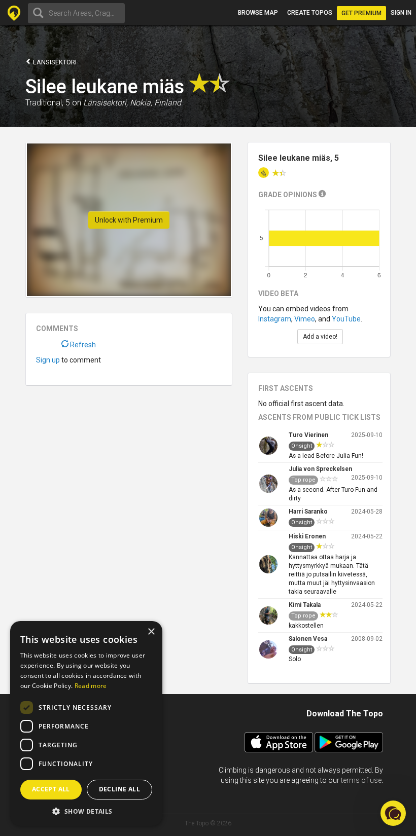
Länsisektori (54, 62)
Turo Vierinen (308, 435)
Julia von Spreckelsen (320, 468)
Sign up (48, 360)
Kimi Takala (305, 604)
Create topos (309, 12)
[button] (86, 811)
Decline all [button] (119, 789)
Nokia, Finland (155, 102)
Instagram (274, 319)
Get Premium (361, 13)
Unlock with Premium (129, 220)
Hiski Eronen (307, 536)
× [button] (151, 632)
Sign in (401, 12)
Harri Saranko (308, 511)
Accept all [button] (51, 789)
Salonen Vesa (308, 638)
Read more (91, 685)
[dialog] (86, 723)
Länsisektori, (105, 102)
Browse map (258, 12)
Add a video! (320, 336)
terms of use (361, 780)
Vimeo (304, 319)
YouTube (346, 319)
